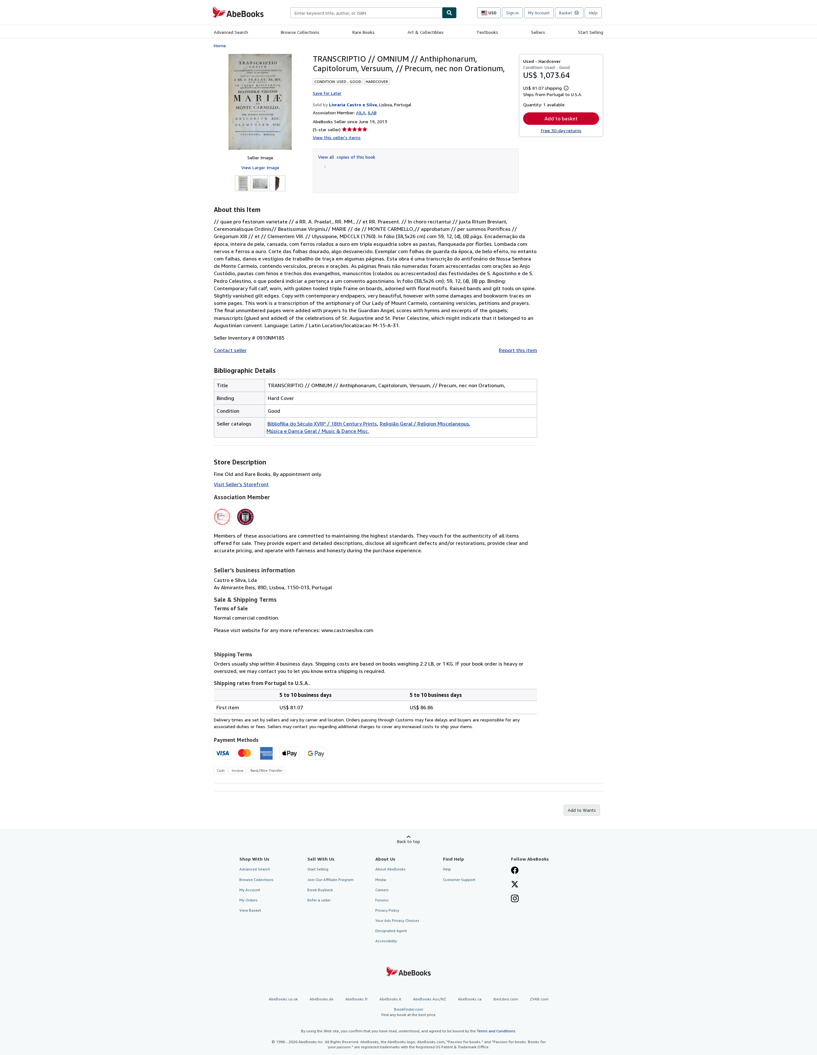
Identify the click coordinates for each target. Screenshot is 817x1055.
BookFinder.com (408, 1012)
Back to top (408, 841)
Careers (382, 889)
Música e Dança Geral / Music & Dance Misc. (317, 431)
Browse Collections (300, 32)
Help (593, 12)
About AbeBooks (390, 869)
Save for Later (327, 93)
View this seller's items (337, 137)
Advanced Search (231, 32)
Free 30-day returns (561, 130)
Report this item (518, 350)
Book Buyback (320, 889)
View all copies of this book (346, 157)
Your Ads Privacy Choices (397, 920)
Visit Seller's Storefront (241, 484)
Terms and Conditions (496, 1031)
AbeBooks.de (322, 999)
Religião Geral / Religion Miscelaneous (424, 423)
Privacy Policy (387, 910)
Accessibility (386, 940)
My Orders (248, 900)
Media (380, 879)
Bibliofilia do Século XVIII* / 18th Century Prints (322, 423)
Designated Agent (391, 930)
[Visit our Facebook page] (515, 871)
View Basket (250, 910)
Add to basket (561, 118)
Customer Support (459, 879)
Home (220, 45)
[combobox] (366, 12)
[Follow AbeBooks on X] (515, 885)
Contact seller (230, 350)
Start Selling (590, 32)
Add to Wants (582, 810)
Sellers (538, 32)
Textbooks (487, 32)
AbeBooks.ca (470, 999)
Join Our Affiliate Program (330, 879)
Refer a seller (319, 900)
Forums (382, 900)
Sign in (512, 12)
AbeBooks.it (390, 999)
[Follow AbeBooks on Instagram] (515, 899)
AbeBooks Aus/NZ (429, 999)
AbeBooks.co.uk (283, 999)
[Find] (449, 12)
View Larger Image (260, 167)
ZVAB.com (539, 999)
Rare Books (363, 32)
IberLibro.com (505, 999)
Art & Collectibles (426, 32)
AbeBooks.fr (356, 999)
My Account (539, 12)
